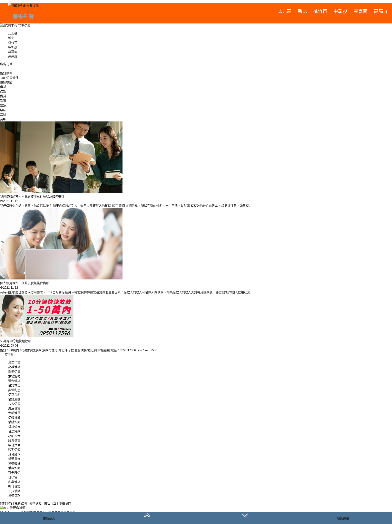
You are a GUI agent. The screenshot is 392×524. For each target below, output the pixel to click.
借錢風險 (14, 399)
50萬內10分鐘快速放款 (15, 341)
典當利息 (14, 390)
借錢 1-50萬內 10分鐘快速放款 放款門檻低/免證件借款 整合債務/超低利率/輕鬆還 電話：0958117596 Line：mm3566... (79, 350)
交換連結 (35, 503)
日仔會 (12, 477)
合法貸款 (14, 431)
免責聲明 (21, 503)
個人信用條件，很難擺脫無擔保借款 (24, 283)
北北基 (284, 11)
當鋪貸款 (14, 495)
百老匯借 (14, 472)
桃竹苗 (320, 11)
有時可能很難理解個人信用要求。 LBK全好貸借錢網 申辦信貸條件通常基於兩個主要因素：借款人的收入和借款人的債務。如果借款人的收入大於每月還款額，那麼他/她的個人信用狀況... (126, 292)
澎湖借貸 (14, 371)
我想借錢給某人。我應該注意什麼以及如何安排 (32, 196)
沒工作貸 (14, 362)
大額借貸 (14, 413)
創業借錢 (14, 482)
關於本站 (6, 503)
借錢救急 (14, 385)
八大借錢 (14, 403)
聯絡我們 (65, 503)
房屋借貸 (14, 408)
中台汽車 (14, 445)
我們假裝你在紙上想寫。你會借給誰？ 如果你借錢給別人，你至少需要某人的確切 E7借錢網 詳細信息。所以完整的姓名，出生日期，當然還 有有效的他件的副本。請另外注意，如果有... (125, 205)
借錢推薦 (14, 417)
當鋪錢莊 (14, 463)
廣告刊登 (50, 503)
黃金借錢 (14, 381)
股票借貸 (14, 440)
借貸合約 (14, 394)
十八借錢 (14, 491)
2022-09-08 (10, 345)
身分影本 (14, 454)
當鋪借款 (14, 426)
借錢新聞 (14, 422)
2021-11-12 (10, 201)
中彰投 (340, 11)
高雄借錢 (14, 367)
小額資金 (14, 436)
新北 (302, 11)
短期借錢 (14, 449)
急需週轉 (14, 376)
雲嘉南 (361, 11)
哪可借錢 (14, 486)
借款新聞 (14, 468)
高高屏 (381, 11)
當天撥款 (14, 459)
